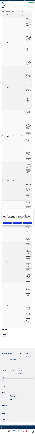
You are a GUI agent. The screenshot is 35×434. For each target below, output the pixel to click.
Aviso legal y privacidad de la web (5, 426)
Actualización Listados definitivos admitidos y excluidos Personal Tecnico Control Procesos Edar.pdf (28, 85)
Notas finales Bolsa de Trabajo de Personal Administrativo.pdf (28, 238)
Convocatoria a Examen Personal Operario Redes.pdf (28, 261)
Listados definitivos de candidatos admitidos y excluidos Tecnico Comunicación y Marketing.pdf (28, 126)
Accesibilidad (2, 427)
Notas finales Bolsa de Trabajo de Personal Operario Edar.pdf (28, 198)
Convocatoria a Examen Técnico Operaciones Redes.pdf (28, 43)
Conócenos (18, 2)
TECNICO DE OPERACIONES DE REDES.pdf (28, 19)
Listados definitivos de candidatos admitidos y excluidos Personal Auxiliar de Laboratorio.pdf (28, 299)
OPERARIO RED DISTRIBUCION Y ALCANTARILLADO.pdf (28, 243)
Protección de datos (18, 426)
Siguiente (4, 336)
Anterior (4, 334)
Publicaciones (11, 415)
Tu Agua (15, 2)
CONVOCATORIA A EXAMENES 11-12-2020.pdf (28, 49)
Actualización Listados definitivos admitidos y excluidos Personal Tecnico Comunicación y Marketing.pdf (28, 132)
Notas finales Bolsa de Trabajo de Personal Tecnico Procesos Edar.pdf (28, 104)
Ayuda (26, 0)
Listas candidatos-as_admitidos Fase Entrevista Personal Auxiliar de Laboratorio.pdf (28, 319)
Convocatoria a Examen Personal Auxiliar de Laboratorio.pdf (28, 308)
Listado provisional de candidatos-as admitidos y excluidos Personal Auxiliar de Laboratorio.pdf (28, 293)
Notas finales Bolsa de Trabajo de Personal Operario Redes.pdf (28, 280)
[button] (4, 329)
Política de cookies (12, 426)
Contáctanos (29, 0)
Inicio (1, 5)
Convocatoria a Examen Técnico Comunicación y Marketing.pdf (28, 137)
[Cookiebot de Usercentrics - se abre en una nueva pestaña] (29, 210)
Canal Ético (22, 426)
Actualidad (24, 0)
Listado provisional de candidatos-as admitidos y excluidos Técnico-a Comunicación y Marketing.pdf (28, 120)
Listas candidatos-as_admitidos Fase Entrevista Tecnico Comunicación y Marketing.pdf (28, 147)
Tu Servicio (11, 2)
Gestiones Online (8, 2)
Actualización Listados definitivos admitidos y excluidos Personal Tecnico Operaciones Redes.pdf (28, 38)
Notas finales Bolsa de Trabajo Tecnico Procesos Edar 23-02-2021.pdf (28, 107)
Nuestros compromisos (22, 2)
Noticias (3, 415)
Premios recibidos (20, 415)
